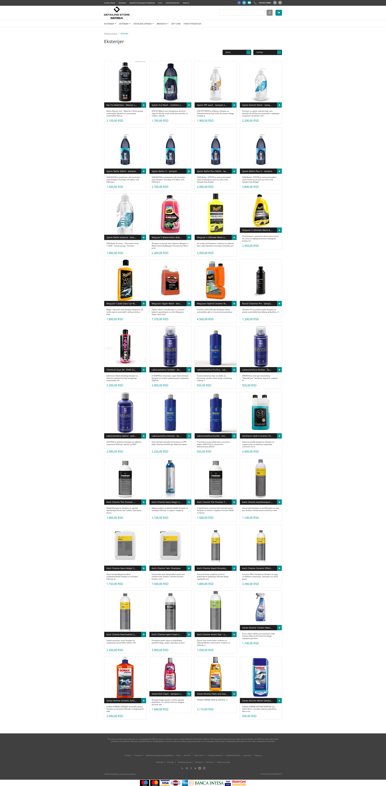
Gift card (176, 24)
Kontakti (187, 755)
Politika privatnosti (215, 755)
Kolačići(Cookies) (233, 755)
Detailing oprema (142, 24)
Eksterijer (109, 24)
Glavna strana (109, 3)
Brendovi (162, 24)
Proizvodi (122, 3)
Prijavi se (186, 3)
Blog (160, 3)
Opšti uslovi (199, 755)
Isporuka (247, 755)
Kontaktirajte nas (172, 3)
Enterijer (124, 24)
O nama (128, 755)
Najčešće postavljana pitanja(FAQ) (142, 3)
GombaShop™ (276, 774)
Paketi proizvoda (192, 24)
